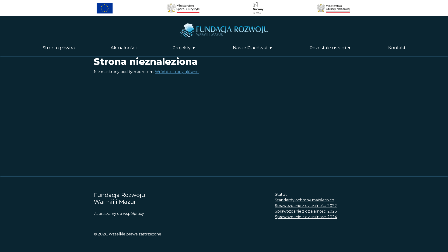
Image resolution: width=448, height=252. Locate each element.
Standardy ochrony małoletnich (304, 200)
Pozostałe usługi (328, 47)
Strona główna (58, 47)
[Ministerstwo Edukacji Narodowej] (333, 8)
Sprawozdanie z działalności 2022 (306, 205)
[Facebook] (97, 222)
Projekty (181, 47)
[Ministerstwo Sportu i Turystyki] (183, 8)
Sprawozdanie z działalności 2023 (306, 211)
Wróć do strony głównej (177, 72)
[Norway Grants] (258, 8)
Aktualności (124, 47)
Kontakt (397, 47)
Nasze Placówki (250, 47)
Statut (281, 194)
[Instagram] (105, 222)
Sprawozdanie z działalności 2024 (306, 217)
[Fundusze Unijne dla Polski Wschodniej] (104, 8)
